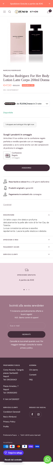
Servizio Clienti (10, 254)
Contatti (32, 374)
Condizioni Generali (11, 412)
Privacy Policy (9, 421)
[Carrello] (48, 12)
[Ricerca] (9, 12)
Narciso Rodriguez (12, 70)
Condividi (7, 204)
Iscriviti (26, 334)
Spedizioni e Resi (10, 240)
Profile (6, 426)
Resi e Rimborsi (9, 416)
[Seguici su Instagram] (38, 414)
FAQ (31, 379)
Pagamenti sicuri (11, 247)
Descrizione (8, 215)
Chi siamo (33, 370)
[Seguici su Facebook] (32, 414)
